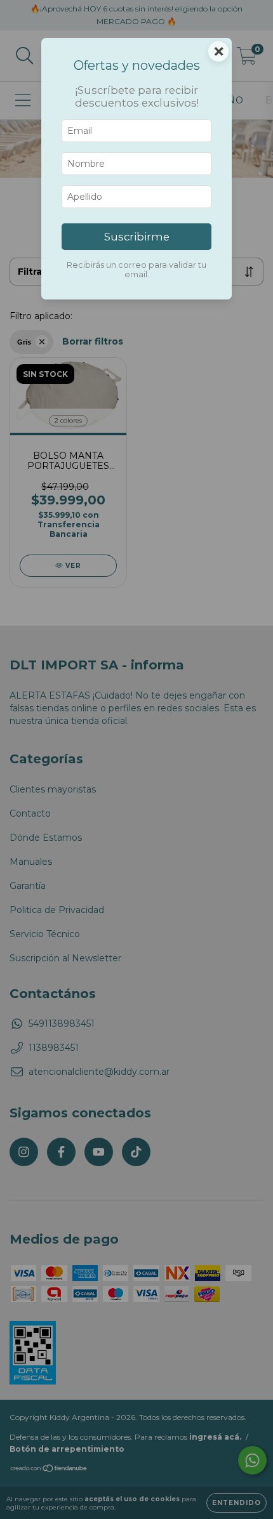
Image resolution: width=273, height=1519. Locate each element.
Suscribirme (137, 236)
